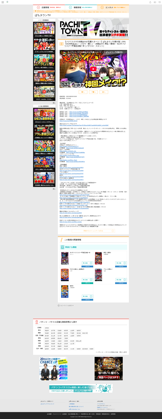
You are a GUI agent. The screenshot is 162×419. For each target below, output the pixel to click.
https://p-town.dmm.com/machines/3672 (71, 179)
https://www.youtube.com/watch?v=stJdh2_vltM (74, 205)
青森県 (47, 330)
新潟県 (47, 336)
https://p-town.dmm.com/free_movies (71, 222)
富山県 (53, 336)
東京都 (79, 333)
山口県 (72, 343)
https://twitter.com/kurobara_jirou (69, 155)
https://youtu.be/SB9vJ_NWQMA (79, 116)
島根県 (53, 343)
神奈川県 (85, 333)
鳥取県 (47, 343)
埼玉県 (66, 333)
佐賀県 (53, 349)
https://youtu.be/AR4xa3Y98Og (79, 112)
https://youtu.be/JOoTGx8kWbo (75, 152)
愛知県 (60, 338)
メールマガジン (101, 403)
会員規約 (64, 414)
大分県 (72, 349)
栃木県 (53, 333)
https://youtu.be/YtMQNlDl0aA (78, 115)
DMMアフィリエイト (102, 407)
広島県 (66, 343)
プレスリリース (57, 414)
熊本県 (66, 349)
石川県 (60, 336)
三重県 (66, 338)
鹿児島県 (85, 349)
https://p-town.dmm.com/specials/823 (71, 213)
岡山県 (60, 343)
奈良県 (72, 341)
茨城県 (47, 333)
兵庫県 (66, 341)
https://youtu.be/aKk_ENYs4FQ (79, 113)
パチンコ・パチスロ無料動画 (53, 10)
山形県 (72, 330)
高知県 (66, 346)
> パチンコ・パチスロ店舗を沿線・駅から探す (111, 352)
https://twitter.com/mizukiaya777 (69, 146)
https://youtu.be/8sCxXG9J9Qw (75, 161)
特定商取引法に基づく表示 (88, 414)
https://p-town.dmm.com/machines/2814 (71, 167)
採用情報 (113, 414)
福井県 (66, 336)
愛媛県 (60, 346)
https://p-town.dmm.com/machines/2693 (71, 170)
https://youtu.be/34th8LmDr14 (68, 121)
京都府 (53, 341)
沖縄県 (91, 349)
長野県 (79, 336)
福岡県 (47, 349)
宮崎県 (79, 349)
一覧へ (54, 103)
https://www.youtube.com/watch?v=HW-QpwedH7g (75, 202)
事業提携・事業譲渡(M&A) (102, 414)
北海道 (47, 328)
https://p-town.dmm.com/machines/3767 (71, 173)
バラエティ (64, 10)
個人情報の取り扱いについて (76, 406)
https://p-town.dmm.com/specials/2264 (71, 217)
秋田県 (66, 330)
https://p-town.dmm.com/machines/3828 (71, 176)
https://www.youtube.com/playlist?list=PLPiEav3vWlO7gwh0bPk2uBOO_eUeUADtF (84, 125)
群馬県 (60, 333)
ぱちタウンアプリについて (47, 404)
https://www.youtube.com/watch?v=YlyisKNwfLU (74, 197)
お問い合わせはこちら (74, 409)
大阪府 (60, 341)
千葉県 (72, 333)
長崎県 (60, 349)
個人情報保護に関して (74, 414)
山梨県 (72, 336)
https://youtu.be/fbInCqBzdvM (75, 148)
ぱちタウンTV (72, 10)
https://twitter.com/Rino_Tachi (68, 160)
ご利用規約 (72, 404)
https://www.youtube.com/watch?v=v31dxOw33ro (74, 208)
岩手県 (53, 330)
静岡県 (53, 338)
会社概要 (49, 414)
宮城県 (60, 330)
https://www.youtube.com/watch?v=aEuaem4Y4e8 (74, 194)
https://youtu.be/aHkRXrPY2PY (75, 157)
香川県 (53, 346)
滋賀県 (47, 341)
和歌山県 (78, 341)
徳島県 (47, 346)
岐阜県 (47, 338)
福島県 (79, 330)
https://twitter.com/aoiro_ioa (68, 151)
